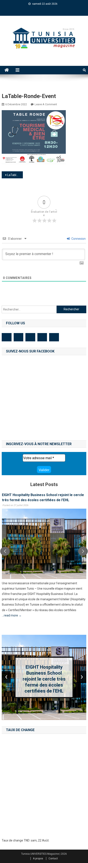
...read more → (11, 615)
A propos (38, 858)
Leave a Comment (46, 104)
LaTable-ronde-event (15, 175)
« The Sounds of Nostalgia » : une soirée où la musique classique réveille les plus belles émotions (44, 678)
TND (26, 840)
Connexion (78, 238)
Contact (53, 858)
